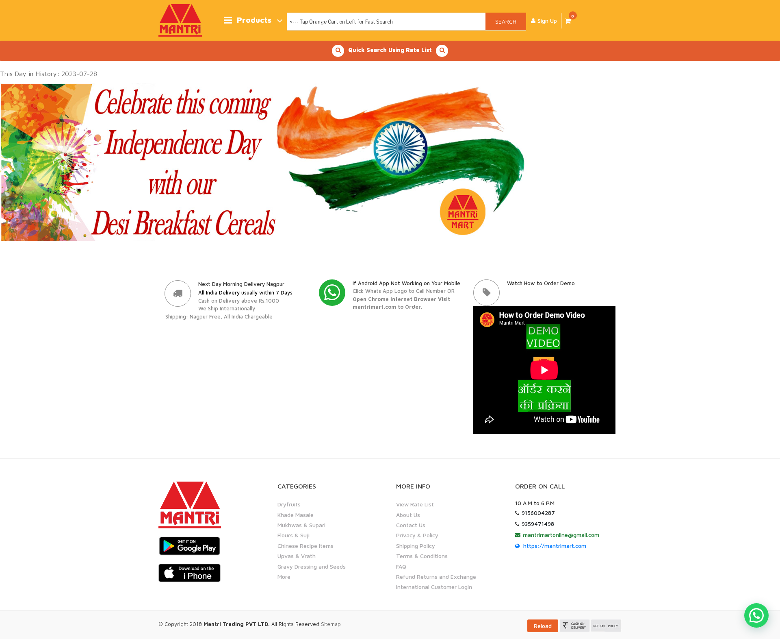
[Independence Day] (267, 161)
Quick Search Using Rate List (390, 49)
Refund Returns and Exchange (436, 576)
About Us (408, 514)
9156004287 (538, 512)
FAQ (401, 566)
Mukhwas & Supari (301, 524)
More (283, 576)
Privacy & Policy (417, 535)
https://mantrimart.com (554, 545)
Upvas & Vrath (296, 555)
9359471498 (538, 523)
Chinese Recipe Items (305, 545)
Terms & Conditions (422, 555)
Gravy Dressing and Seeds (311, 566)
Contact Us (410, 524)
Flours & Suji (293, 535)
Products (254, 20)
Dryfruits (289, 504)
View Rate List (415, 504)
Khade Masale (295, 514)
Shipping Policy (415, 545)
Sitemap (331, 624)
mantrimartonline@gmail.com (561, 534)
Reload (543, 625)
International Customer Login (434, 586)
